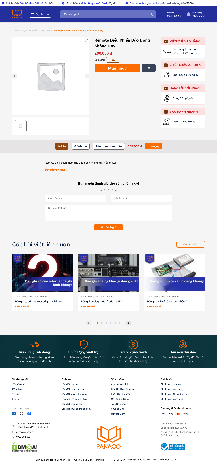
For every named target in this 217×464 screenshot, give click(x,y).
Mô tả (62, 146)
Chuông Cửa (117, 408)
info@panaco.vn (24, 431)
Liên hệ (16, 399)
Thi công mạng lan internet (75, 399)
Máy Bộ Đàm (118, 413)
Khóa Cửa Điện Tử (120, 394)
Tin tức (15, 394)
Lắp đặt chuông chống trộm (76, 408)
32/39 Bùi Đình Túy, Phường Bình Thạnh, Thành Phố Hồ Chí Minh (33, 425)
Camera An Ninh (119, 384)
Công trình (17, 389)
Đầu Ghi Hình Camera (122, 389)
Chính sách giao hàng (172, 399)
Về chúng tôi (18, 384)
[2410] (149, 68)
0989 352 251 (23, 436)
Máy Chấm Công (120, 399)
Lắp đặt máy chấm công (74, 394)
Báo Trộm (46, 30)
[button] (97, 323)
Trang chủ (18, 30)
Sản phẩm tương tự (108, 146)
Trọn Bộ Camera (119, 403)
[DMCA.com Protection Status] (24, 451)
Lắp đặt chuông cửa (72, 403)
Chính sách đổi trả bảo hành (175, 394)
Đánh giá (80, 146)
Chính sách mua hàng (172, 389)
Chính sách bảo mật (171, 384)
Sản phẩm (32, 30)
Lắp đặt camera (69, 384)
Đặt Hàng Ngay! (55, 169)
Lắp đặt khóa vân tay (72, 389)
